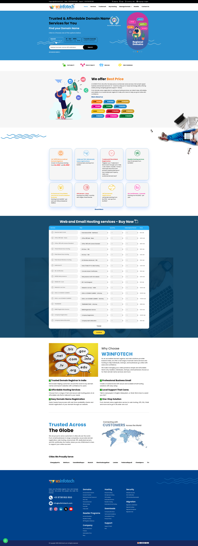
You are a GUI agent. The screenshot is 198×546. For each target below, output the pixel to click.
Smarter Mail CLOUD (60, 232)
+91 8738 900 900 (89, 1)
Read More (99, 209)
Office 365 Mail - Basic (61, 238)
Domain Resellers (87, 516)
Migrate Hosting (130, 507)
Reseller (136, 6)
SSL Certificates (59, 271)
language (140, 1)
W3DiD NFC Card (59, 282)
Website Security (130, 492)
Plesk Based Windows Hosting (63, 260)
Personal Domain (87, 502)
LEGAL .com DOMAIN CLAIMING (63, 298)
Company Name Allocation (62, 320)
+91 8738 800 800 (73, 1)
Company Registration (61, 315)
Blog (84, 535)
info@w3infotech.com (63, 503)
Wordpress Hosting (109, 495)
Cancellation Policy (109, 516)
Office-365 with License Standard (64, 243)
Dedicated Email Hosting (111, 504)
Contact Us (145, 6)
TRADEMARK (58, 304)
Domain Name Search (88, 492)
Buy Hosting (113, 6)
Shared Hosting (108, 492)
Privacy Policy (108, 518)
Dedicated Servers (109, 499)
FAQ (106, 528)
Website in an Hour (60, 287)
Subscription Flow (87, 533)
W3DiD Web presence (61, 276)
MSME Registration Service (62, 309)
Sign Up (116, 1)
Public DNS (85, 508)
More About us (97, 97)
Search (56, 39)
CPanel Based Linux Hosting (62, 249)
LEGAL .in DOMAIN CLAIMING (62, 293)
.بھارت (74, 40)
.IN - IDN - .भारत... (72, 39)
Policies (85, 531)
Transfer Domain (90, 39)
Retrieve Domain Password (90, 497)
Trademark (102, 6)
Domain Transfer (87, 495)
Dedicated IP (58, 265)
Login (122, 1)
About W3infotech (87, 528)
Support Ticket (108, 526)
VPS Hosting (108, 497)
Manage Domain (124, 6)
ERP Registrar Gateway (88, 521)
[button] (133, 52)
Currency (129, 1)
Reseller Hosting (87, 518)
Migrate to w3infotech (131, 505)
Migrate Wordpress (131, 509)
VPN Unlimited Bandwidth (132, 497)
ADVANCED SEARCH (54, 52)
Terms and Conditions (110, 514)
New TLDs (85, 499)
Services (93, 6)
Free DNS (85, 506)
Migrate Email (129, 511)
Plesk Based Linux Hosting (62, 254)
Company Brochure (110, 511)
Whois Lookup (86, 504)
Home (86, 6)
